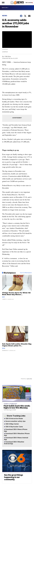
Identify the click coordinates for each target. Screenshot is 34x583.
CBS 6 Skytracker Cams (14, 427)
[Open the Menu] (3, 2)
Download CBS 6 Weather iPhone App (17, 434)
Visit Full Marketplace (26, 272)
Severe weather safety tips (15, 421)
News (4, 16)
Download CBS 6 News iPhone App (15, 430)
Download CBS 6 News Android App (16, 438)
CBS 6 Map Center (12, 424)
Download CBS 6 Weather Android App (14, 442)
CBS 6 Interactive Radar (14, 418)
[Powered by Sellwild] (29, 378)
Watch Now (29, 2)
